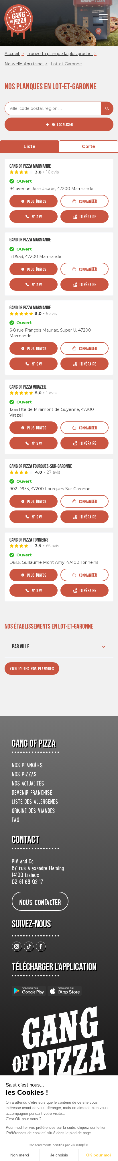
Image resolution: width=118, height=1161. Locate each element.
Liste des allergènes (35, 802)
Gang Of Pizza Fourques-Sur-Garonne (40, 466)
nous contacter (40, 902)
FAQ (15, 820)
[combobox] (53, 108)
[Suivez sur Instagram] (16, 946)
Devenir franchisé (32, 793)
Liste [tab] (29, 146)
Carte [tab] (88, 146)
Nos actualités (28, 784)
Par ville (20, 646)
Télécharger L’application (54, 967)
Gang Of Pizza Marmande (30, 166)
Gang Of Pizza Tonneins (28, 540)
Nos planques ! (29, 765)
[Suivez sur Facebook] (41, 946)
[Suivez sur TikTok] (29, 946)
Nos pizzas (24, 775)
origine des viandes (33, 811)
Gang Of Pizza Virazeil (27, 387)
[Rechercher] (107, 108)
